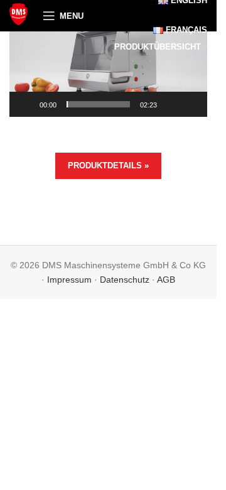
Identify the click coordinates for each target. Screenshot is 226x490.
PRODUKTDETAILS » (108, 165)
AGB (166, 280)
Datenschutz (124, 280)
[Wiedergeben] (25, 111)
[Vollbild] (191, 111)
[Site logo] (19, 15)
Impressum (69, 280)
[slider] (98, 104)
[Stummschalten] (170, 111)
